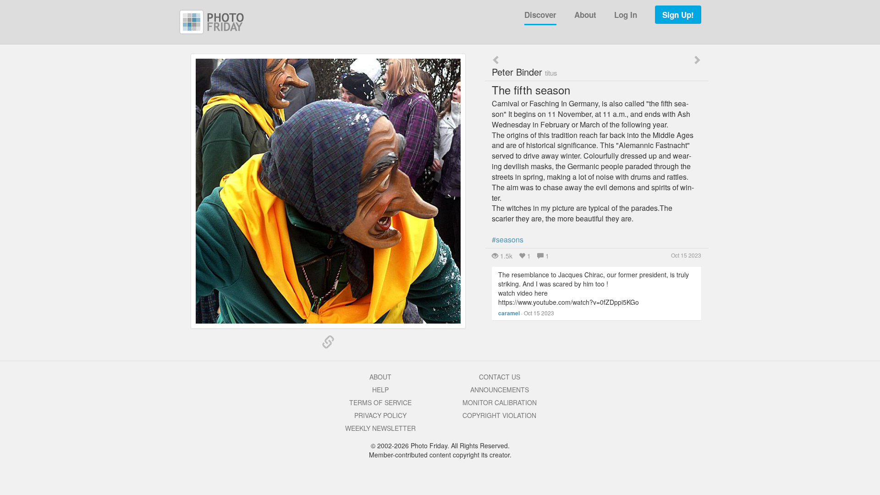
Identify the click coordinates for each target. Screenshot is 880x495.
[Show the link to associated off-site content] (328, 342)
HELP (380, 389)
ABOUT (380, 376)
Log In (625, 14)
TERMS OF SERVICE (380, 402)
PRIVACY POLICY (380, 415)
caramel (509, 313)
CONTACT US (499, 376)
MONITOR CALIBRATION (499, 402)
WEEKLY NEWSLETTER (380, 428)
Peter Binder (524, 71)
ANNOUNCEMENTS (499, 389)
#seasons (507, 239)
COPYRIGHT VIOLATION (499, 415)
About (585, 14)
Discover (540, 14)
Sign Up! (678, 14)
